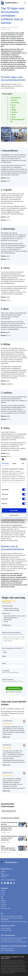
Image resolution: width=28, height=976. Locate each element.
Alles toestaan (14, 510)
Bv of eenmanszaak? (6, 928)
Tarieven (3, 902)
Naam (4, 656)
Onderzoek (3, 904)
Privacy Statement (6, 956)
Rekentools (3, 900)
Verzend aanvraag (14, 688)
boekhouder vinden (5, 908)
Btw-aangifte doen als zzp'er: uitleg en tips (11, 939)
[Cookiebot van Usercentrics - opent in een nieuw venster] (20, 459)
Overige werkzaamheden (12, 610)
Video (2, 898)
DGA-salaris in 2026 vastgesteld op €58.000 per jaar (14, 921)
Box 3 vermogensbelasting (7, 950)
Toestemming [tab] (5, 463)
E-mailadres (10, 671)
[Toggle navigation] (25, 2)
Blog (2, 896)
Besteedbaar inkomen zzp (7, 948)
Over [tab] (23, 463)
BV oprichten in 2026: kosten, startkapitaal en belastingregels (12, 918)
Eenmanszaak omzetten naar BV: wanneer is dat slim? (14, 937)
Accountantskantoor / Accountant (14, 616)
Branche (3, 894)
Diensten (3, 890)
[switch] (24, 494)
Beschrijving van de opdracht (12, 633)
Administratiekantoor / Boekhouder (11, 618)
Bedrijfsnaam (6, 625)
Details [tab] (14, 463)
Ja (4, 650)
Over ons (3, 906)
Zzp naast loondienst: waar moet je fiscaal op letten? (14, 941)
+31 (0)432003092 (10, 879)
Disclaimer (15, 956)
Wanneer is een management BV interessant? (12, 916)
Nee (5, 652)
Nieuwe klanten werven (11, 608)
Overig (6, 621)
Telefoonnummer (12, 680)
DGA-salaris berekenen (6, 930)
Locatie (2, 892)
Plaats (4, 663)
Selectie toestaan (14, 515)
